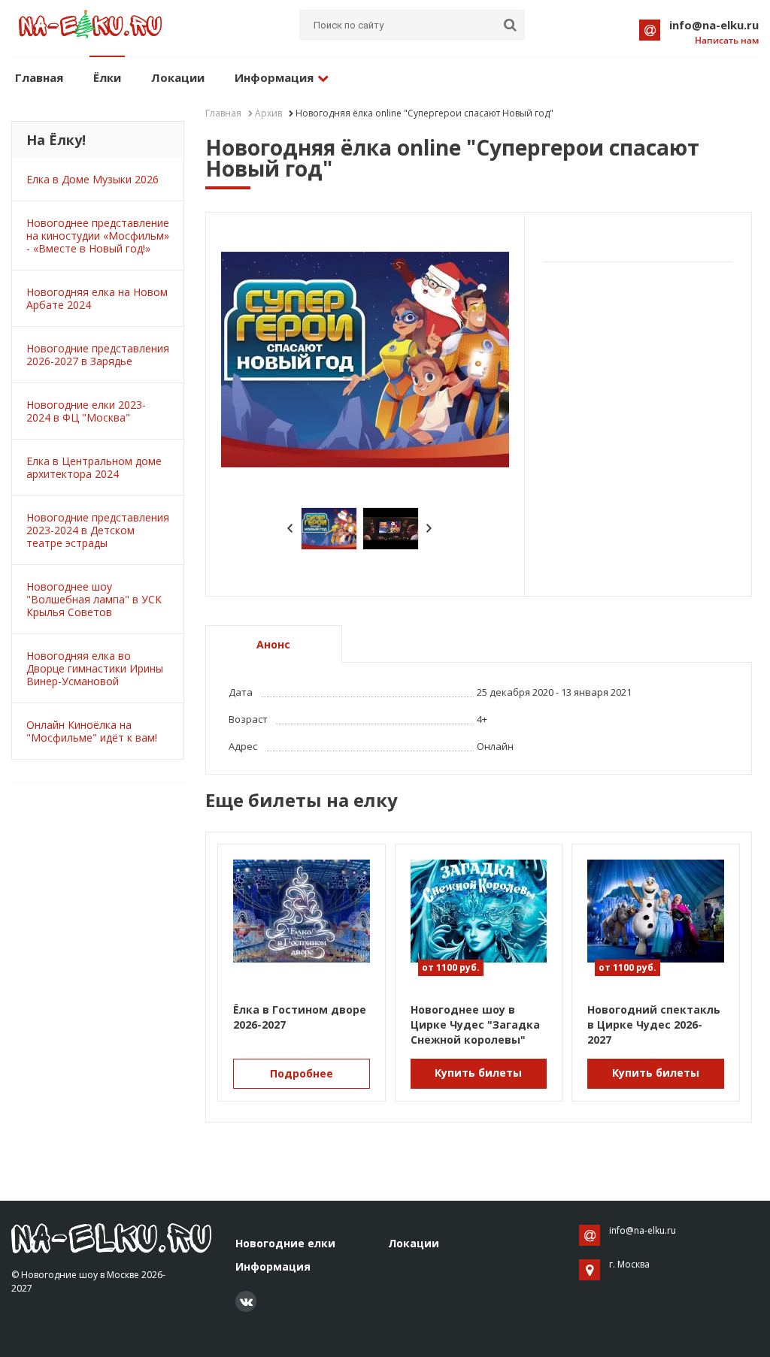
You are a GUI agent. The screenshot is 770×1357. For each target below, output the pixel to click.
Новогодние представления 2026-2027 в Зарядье (97, 354)
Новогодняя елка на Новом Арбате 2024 (97, 298)
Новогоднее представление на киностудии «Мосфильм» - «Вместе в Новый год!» (97, 235)
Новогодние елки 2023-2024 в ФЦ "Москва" (86, 411)
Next (429, 528)
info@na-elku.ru (714, 24)
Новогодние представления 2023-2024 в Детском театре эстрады (97, 530)
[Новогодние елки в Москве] (111, 1237)
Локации (178, 77)
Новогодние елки (285, 1243)
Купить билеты (478, 1072)
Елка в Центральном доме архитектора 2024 (94, 467)
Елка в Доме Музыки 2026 (92, 179)
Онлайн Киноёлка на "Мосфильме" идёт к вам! (91, 731)
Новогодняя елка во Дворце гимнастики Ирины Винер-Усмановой (94, 668)
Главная (39, 77)
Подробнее (301, 1073)
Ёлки (107, 77)
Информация (274, 77)
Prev (290, 528)
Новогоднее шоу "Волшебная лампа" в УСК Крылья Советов (94, 599)
